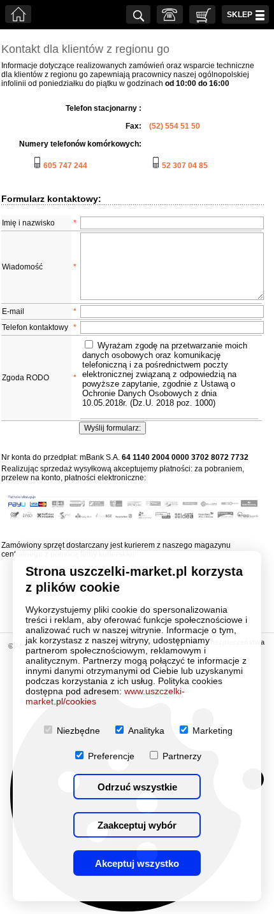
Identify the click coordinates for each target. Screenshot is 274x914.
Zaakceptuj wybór (137, 825)
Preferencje (111, 756)
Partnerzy (181, 756)
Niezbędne (78, 730)
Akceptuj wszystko (137, 863)
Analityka (146, 730)
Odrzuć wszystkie (137, 787)
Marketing (212, 730)
